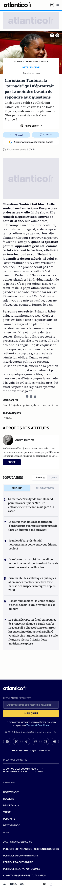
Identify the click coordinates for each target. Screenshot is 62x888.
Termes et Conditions (37, 725)
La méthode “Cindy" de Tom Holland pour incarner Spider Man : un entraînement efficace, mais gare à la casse (31, 505)
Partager (18, 135)
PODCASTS (9, 818)
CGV (5, 842)
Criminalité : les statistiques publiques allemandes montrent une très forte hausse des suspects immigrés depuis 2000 (32, 584)
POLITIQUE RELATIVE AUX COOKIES (21, 868)
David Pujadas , (13, 405)
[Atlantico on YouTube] (55, 741)
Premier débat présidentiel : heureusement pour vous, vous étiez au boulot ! (33, 544)
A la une (18, 61)
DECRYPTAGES (11, 792)
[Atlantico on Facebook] (26, 741)
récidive (53, 405)
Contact (40, 771)
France (44, 61)
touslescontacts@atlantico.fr (31, 750)
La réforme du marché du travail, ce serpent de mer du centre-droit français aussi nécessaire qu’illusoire (33, 563)
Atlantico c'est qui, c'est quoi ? (20, 769)
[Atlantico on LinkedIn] (36, 741)
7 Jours (53, 477)
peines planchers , (35, 405)
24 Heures (39, 477)
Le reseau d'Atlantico (15, 771)
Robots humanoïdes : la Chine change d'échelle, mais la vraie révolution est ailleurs (32, 604)
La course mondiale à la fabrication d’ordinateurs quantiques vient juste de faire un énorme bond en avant (32, 525)
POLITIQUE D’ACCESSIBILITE (18, 862)
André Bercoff (32, 125)
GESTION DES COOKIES (46, 848)
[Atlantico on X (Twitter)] (17, 741)
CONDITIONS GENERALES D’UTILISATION (24, 875)
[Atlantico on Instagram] (45, 741)
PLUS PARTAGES (45, 488)
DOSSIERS (8, 798)
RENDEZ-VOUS (11, 805)
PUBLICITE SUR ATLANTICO (17, 848)
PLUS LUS (17, 488)
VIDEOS (7, 812)
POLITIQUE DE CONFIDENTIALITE (20, 855)
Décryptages (31, 61)
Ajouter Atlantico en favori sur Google (33, 142)
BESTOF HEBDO (11, 825)
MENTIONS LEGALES (21, 842)
